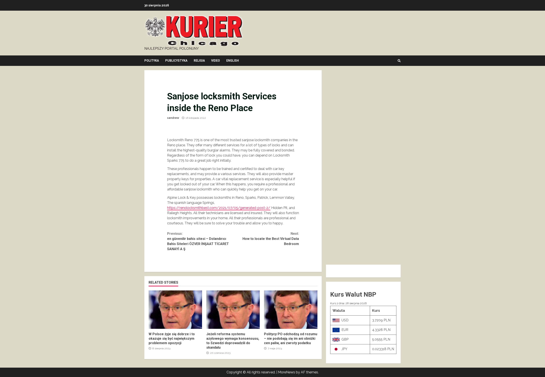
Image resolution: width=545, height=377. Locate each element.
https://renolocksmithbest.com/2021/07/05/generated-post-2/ (218, 208)
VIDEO (215, 60)
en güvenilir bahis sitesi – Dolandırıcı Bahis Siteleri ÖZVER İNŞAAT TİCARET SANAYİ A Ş (198, 241)
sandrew (173, 117)
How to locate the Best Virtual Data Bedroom (270, 239)
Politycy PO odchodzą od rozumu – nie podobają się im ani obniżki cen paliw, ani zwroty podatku (290, 309)
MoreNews (286, 372)
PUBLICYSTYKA (176, 60)
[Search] (399, 61)
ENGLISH (232, 60)
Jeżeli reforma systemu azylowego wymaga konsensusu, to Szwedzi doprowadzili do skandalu (233, 309)
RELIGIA (199, 60)
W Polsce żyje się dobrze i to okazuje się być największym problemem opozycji (175, 309)
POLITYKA (151, 60)
